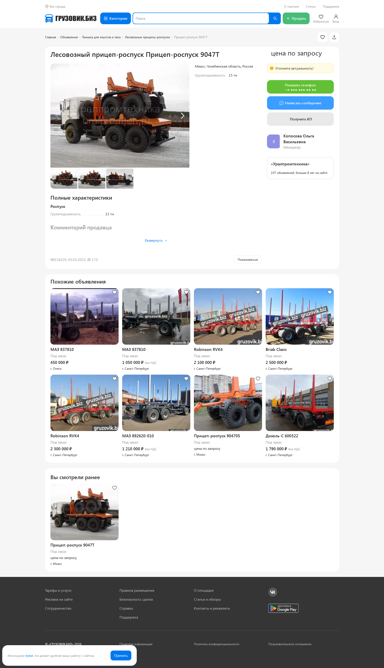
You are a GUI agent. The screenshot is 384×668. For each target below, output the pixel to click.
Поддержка (331, 6)
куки (29, 655)
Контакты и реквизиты (212, 608)
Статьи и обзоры (207, 599)
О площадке (204, 590)
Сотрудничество (58, 608)
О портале (291, 6)
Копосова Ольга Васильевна (298, 138)
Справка (126, 608)
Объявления (69, 37)
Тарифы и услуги (58, 590)
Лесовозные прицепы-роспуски (147, 37)
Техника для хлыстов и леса (101, 37)
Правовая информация (135, 644)
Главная (50, 37)
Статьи (311, 6)
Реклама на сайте (59, 599)
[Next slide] (182, 115)
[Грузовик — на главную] (71, 18)
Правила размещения (136, 590)
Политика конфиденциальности (216, 644)
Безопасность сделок (136, 599)
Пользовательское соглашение (289, 644)
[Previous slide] (57, 115)
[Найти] (275, 18)
